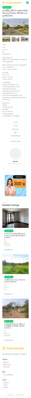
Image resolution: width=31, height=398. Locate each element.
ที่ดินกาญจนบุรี (7, 364)
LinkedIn (5, 387)
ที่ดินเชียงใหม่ (7, 7)
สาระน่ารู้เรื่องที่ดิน (8, 375)
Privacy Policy (20, 395)
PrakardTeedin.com (7, 354)
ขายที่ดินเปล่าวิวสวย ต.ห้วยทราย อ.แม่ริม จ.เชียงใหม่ (14, 281)
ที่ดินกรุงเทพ (6, 367)
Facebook (6, 382)
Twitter (5, 385)
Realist (15, 161)
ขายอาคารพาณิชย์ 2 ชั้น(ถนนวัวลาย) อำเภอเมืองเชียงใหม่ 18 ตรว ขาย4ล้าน (15, 235)
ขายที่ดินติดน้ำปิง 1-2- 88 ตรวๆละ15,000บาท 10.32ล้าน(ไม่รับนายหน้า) (14, 326)
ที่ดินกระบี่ (6, 362)
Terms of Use (10, 395)
